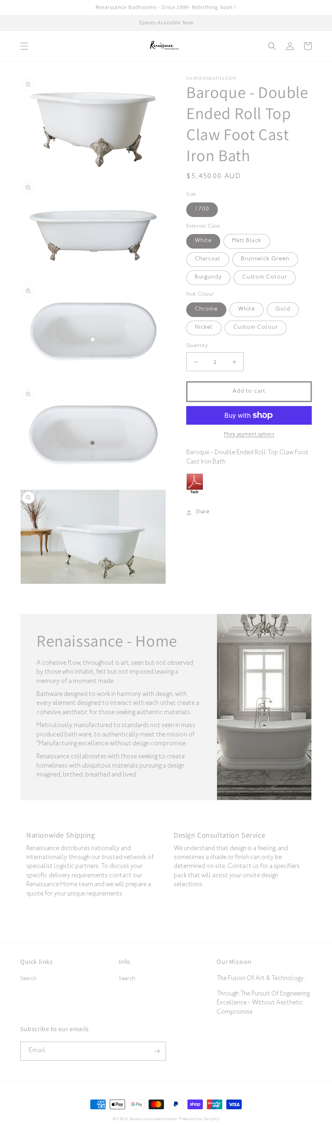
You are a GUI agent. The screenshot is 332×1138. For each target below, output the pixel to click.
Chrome (206, 310)
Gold (282, 310)
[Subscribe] (157, 1051)
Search (28, 979)
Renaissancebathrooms (153, 1119)
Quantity (197, 346)
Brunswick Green (265, 259)
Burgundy (208, 278)
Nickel (204, 328)
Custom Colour (264, 278)
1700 (202, 210)
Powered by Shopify (199, 1119)
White (203, 241)
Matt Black (247, 241)
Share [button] (202, 512)
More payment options (249, 434)
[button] (24, 46)
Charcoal (208, 259)
